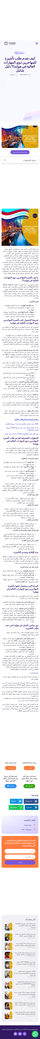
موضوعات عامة (20, 53)
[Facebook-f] (25, 1034)
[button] (37, 43)
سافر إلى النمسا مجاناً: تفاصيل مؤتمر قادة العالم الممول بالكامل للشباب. (25, 1013)
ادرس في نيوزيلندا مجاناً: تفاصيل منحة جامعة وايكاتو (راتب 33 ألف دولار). (25, 953)
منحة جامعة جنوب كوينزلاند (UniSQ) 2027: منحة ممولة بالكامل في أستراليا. (25, 925)
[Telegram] (15, 1034)
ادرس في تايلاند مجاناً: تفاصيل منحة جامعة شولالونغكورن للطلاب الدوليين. (25, 944)
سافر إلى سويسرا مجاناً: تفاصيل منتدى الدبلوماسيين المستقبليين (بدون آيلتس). (24, 994)
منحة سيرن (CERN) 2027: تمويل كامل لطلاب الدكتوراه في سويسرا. (25, 963)
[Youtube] (20, 1034)
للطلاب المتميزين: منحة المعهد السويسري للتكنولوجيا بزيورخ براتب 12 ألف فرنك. (24, 973)
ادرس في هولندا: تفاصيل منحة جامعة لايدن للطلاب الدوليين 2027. (25, 935)
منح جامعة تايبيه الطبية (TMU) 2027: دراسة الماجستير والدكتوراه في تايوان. (24, 1004)
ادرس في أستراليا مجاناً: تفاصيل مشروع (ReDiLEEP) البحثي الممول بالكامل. (25, 983)
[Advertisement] (20, 20)
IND (16, 641)
